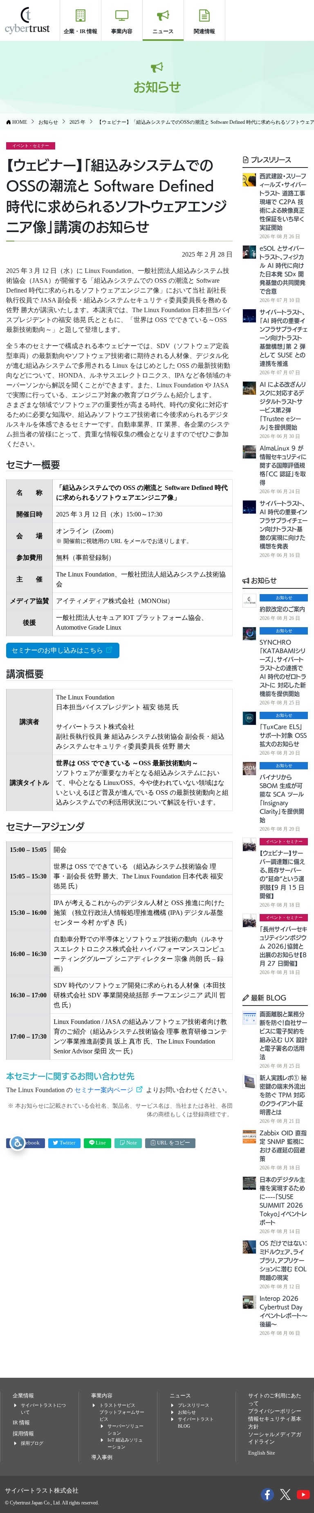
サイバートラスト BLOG (196, 1422)
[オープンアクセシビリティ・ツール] (17, 1143)
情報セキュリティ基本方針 (274, 1423)
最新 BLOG (268, 997)
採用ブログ (32, 1443)
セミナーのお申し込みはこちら (58, 650)
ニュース (163, 31)
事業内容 (121, 31)
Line (100, 1143)
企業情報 (23, 1396)
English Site (261, 1453)
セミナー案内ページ (104, 1089)
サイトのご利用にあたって (274, 1399)
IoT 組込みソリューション (125, 1443)
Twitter (66, 1143)
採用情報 (23, 1434)
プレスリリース (270, 159)
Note (131, 1143)
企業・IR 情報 (80, 31)
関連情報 (204, 31)
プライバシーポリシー (274, 1411)
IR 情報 (21, 1423)
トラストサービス (117, 1405)
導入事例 (101, 1457)
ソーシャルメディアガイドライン (274, 1438)
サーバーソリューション (126, 1429)
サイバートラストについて (43, 1409)
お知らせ (263, 580)
